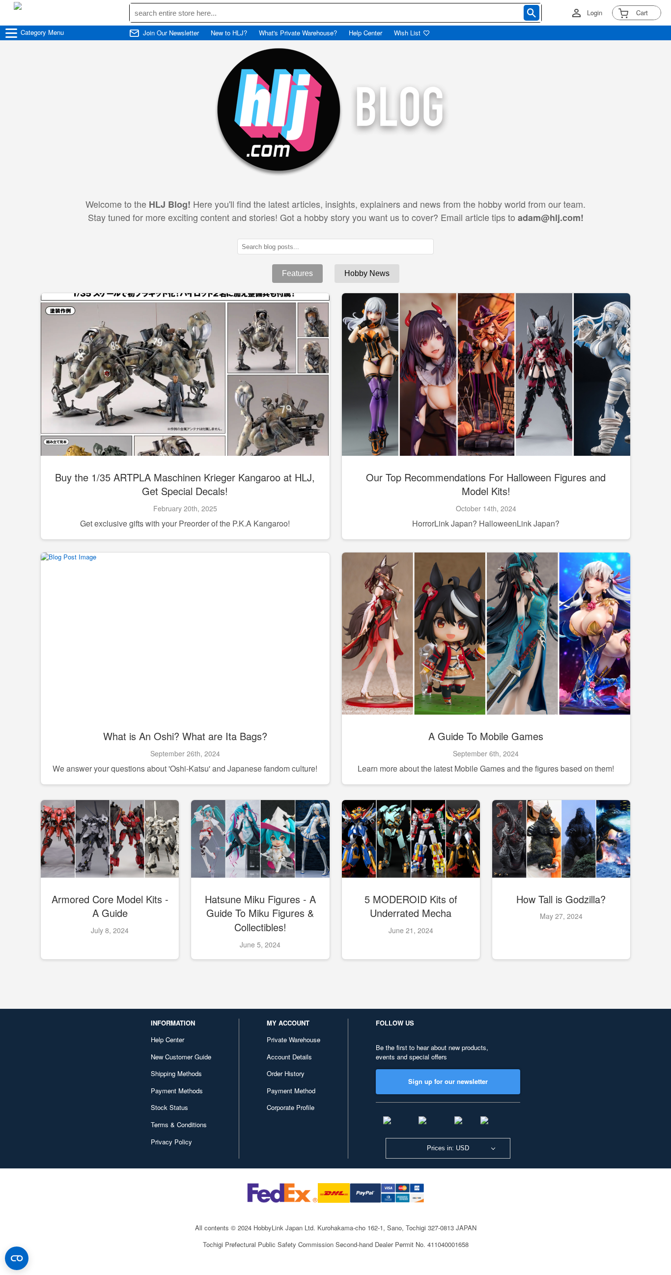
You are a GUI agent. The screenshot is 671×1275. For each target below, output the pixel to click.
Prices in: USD (448, 1148)
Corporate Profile (290, 1107)
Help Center (365, 32)
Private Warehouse (293, 1039)
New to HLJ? (229, 32)
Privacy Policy (171, 1141)
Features (297, 273)
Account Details (289, 1056)
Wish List (407, 32)
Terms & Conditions (179, 1124)
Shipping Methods (176, 1073)
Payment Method (291, 1090)
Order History (286, 1073)
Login (594, 12)
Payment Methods (177, 1090)
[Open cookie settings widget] (16, 1258)
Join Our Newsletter (171, 32)
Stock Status (169, 1107)
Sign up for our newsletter (448, 1081)
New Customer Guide (181, 1056)
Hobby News (367, 273)
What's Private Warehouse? (298, 32)
